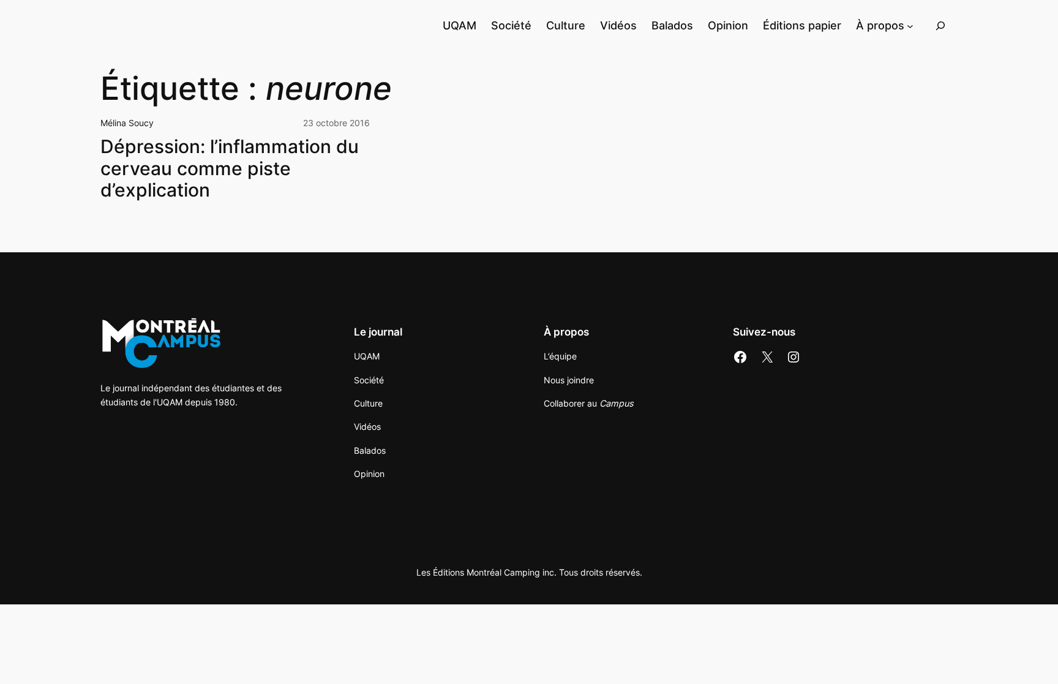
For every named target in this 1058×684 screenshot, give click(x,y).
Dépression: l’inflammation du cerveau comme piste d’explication (229, 168)
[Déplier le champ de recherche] (940, 25)
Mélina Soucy (127, 123)
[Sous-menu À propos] (910, 25)
